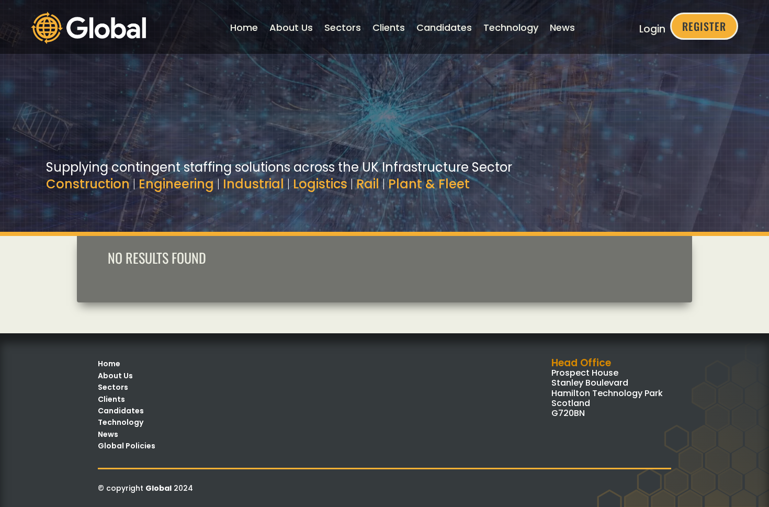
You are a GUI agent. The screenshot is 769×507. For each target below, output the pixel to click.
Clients (388, 27)
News (562, 27)
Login (652, 29)
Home (244, 27)
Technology (510, 27)
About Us (291, 27)
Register (704, 26)
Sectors (342, 27)
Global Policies (126, 446)
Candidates (444, 27)
